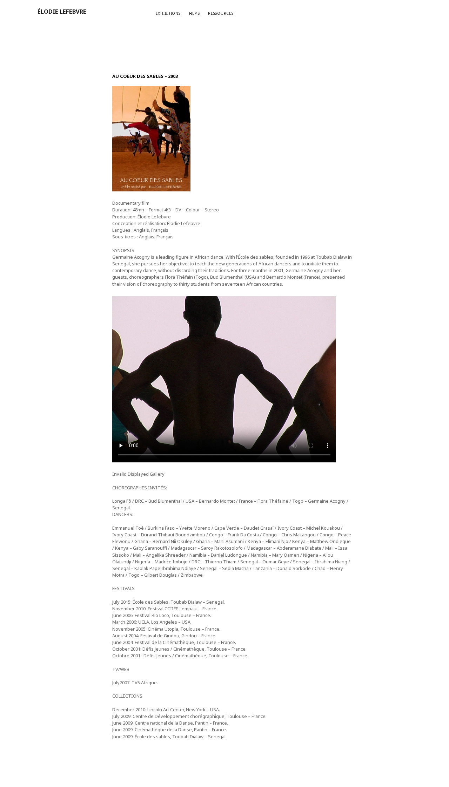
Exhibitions (168, 13)
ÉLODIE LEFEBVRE (62, 11)
